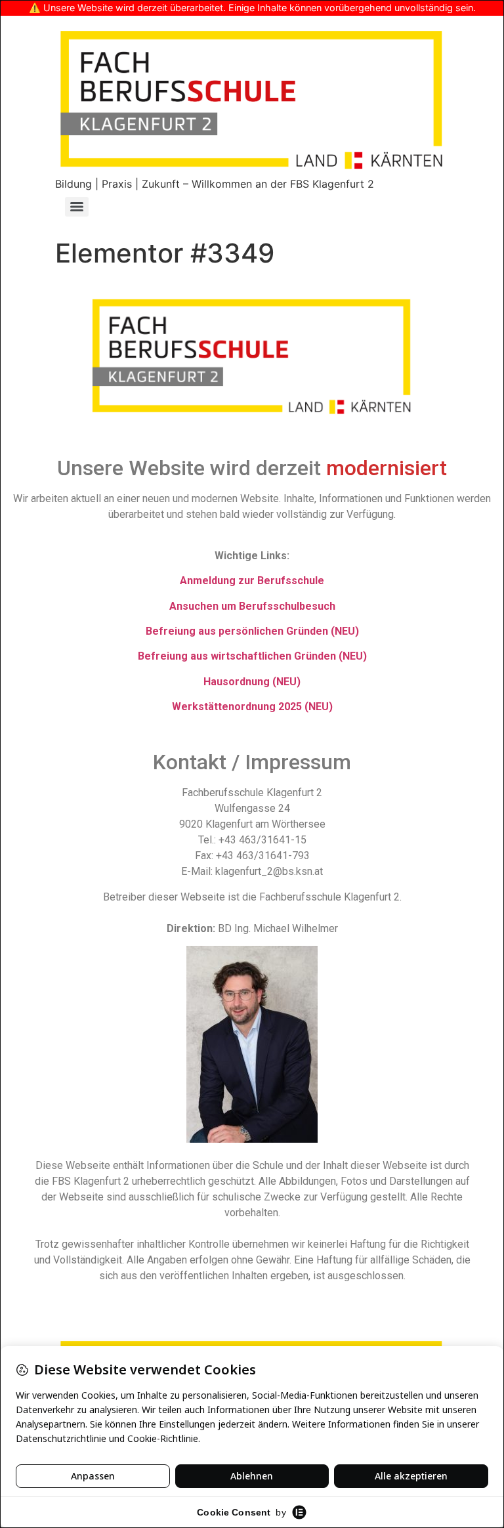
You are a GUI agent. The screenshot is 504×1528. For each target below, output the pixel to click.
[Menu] (77, 207)
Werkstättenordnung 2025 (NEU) (252, 706)
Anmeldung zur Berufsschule (252, 580)
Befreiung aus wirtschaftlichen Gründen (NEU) (252, 656)
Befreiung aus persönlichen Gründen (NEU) (252, 631)
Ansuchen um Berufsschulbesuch (252, 606)
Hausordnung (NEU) (252, 681)
